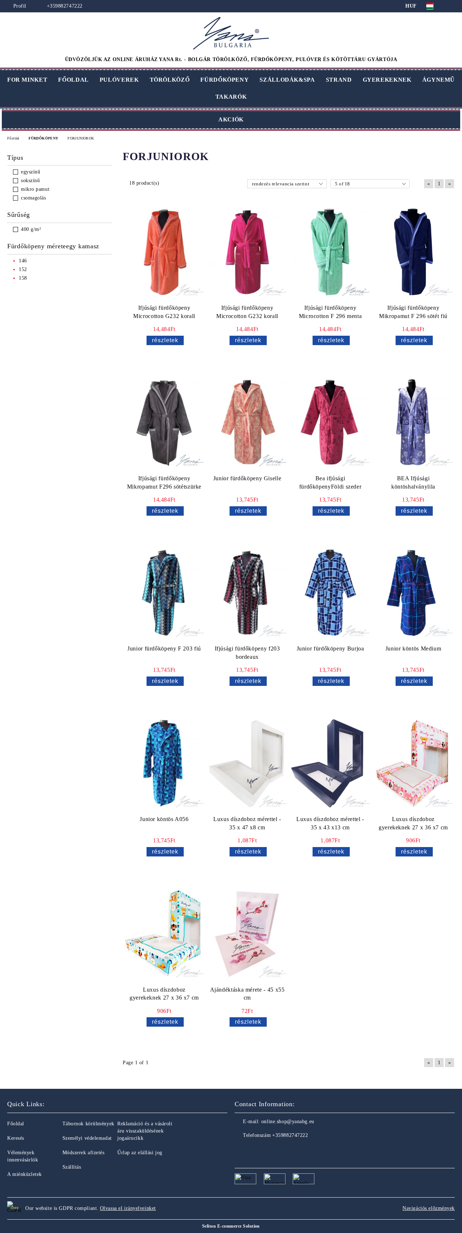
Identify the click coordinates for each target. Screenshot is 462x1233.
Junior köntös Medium (413, 648)
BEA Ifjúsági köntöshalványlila (413, 482)
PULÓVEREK (119, 80)
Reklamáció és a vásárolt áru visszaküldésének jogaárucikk (144, 1131)
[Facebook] (240, 1150)
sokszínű (30, 180)
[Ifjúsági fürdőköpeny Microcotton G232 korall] (164, 252)
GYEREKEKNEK (387, 80)
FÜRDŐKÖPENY (224, 80)
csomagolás (33, 198)
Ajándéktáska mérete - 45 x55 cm (247, 994)
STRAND (339, 80)
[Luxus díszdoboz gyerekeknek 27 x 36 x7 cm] (413, 763)
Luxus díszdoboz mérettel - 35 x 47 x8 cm (247, 823)
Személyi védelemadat (87, 1138)
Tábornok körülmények (88, 1123)
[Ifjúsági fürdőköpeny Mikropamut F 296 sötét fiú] (413, 252)
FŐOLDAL (73, 80)
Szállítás (71, 1167)
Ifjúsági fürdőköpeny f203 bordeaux (247, 652)
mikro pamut (35, 189)
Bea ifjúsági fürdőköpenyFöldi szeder (330, 482)
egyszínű (30, 172)
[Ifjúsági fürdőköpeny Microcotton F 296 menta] (330, 252)
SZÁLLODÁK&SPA (287, 80)
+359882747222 (65, 6)
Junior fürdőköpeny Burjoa (330, 648)
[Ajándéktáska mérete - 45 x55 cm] (247, 933)
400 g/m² (31, 229)
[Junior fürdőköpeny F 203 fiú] (164, 593)
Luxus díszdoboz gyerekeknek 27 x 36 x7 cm (413, 823)
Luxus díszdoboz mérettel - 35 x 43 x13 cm (330, 823)
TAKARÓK (231, 97)
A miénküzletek (24, 1174)
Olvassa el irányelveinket (128, 1208)
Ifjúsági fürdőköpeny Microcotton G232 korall (164, 312)
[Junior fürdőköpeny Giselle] (247, 422)
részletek (165, 340)
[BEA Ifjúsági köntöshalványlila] (413, 422)
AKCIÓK (231, 119)
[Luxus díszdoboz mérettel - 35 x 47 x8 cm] (247, 763)
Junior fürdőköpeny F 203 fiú (164, 648)
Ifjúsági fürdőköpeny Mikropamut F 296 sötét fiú (413, 312)
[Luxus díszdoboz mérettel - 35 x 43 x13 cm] (330, 763)
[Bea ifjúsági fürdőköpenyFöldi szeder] (330, 422)
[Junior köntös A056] (164, 763)
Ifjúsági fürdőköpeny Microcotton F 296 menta (330, 312)
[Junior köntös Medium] (413, 593)
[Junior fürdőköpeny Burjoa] (330, 593)
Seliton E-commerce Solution (231, 1226)
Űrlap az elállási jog (139, 1152)
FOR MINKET (27, 80)
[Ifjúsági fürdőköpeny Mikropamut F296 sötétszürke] (164, 422)
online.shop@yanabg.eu (287, 1121)
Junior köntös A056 (164, 819)
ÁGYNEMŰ (438, 80)
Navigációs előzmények (428, 1208)
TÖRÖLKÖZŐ (170, 80)
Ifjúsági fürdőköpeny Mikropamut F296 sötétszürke (164, 482)
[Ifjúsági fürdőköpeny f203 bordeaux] (247, 593)
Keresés (15, 1138)
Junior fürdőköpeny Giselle (247, 478)
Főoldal (15, 1123)
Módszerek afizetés (83, 1152)
